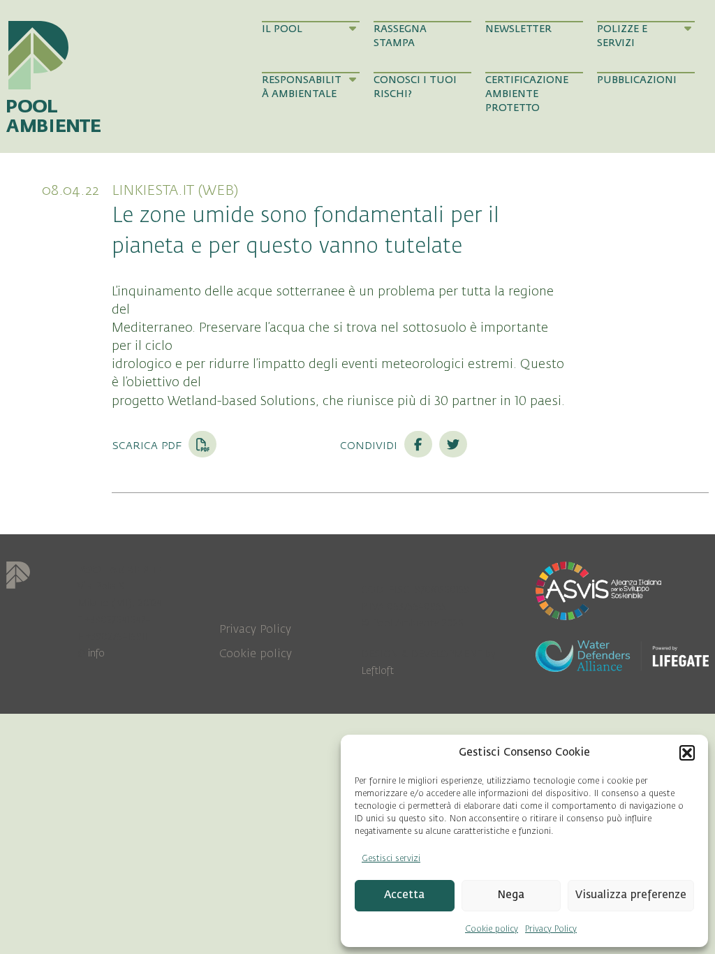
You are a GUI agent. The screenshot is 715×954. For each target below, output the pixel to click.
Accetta (404, 895)
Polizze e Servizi (622, 36)
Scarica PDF (148, 445)
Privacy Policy (551, 929)
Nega (510, 895)
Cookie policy (491, 929)
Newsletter (518, 29)
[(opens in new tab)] (598, 590)
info (96, 653)
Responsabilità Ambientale (301, 87)
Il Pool (282, 29)
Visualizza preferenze (630, 895)
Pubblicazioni (637, 80)
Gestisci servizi (391, 858)
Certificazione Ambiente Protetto (526, 94)
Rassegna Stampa (400, 36)
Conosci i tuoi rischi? (415, 87)
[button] (687, 753)
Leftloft (377, 671)
